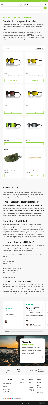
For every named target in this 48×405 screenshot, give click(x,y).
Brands (38, 390)
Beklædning (39, 385)
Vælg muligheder (13, 80)
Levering (30, 385)
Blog (29, 394)
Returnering (31, 387)
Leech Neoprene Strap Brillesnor (33, 170)
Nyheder (39, 387)
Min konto (22, 382)
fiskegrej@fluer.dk (7, 35)
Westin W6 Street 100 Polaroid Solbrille (12, 107)
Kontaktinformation (35, 403)
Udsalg (38, 389)
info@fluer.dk (8, 392)
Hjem (5, 11)
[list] (24, 315)
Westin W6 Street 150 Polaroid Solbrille (34, 75)
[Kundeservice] (43, 4)
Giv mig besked (14, 175)
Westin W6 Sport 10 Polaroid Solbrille (34, 138)
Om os (30, 382)
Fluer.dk (7, 403)
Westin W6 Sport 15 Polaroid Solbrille (12, 138)
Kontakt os (31, 384)
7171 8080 (30, 33)
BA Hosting (14, 403)
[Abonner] (41, 357)
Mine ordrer (22, 384)
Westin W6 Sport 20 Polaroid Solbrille (34, 107)
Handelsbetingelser (32, 391)
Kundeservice (31, 389)
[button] (2, 4)
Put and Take (40, 392)
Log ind (43, 1)
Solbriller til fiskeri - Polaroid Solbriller (14, 11)
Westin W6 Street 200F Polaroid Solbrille (13, 75)
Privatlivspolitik (27, 403)
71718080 (7, 391)
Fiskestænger (40, 384)
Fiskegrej (39, 382)
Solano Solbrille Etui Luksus (10, 170)
